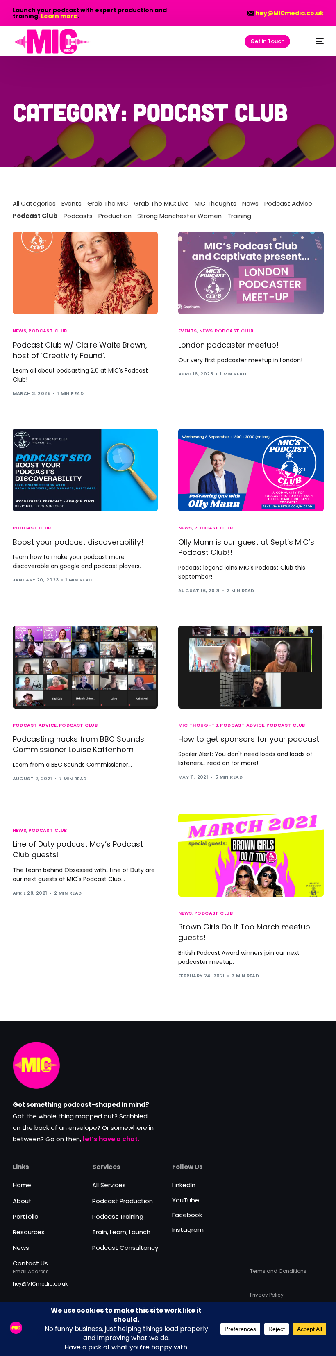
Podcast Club (35, 215)
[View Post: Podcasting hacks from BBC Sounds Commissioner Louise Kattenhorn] (85, 667)
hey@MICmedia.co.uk (289, 13)
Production (115, 215)
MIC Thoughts (215, 203)
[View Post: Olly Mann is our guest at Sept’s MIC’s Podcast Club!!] (251, 470)
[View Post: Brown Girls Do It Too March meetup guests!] (251, 855)
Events (71, 203)
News (250, 203)
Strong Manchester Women (179, 215)
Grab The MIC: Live (161, 203)
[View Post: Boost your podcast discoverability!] (85, 470)
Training (239, 215)
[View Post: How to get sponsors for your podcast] (251, 667)
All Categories (34, 203)
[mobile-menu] (313, 41)
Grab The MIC (107, 203)
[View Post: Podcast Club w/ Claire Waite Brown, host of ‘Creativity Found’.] (85, 273)
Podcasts (78, 215)
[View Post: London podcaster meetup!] (251, 273)
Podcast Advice (288, 203)
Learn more (59, 16)
